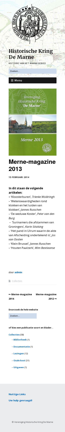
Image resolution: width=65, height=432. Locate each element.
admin (18, 272)
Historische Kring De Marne (31, 54)
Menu (18, 80)
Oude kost (19, 360)
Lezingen (19, 353)
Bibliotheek (20, 339)
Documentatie (22, 346)
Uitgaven (19, 367)
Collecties (17, 281)
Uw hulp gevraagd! (20, 400)
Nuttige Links (17, 394)
